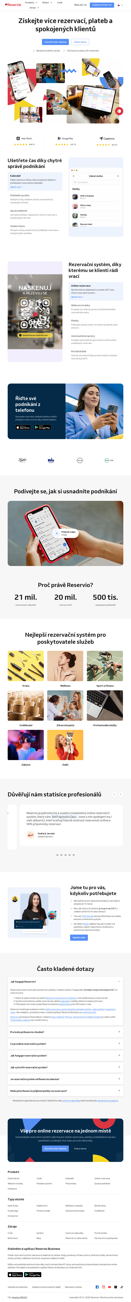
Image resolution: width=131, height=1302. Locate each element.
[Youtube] (109, 1287)
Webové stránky (15, 1183)
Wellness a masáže (74, 1205)
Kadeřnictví (42, 1205)
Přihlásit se (80, 5)
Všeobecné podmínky (18, 1287)
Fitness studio (43, 1211)
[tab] (57, 855)
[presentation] (120, 5)
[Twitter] (115, 1287)
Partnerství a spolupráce (106, 1238)
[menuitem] (31, 2)
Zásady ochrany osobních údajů (46, 1287)
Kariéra (40, 1233)
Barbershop (100, 1205)
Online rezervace (102, 1178)
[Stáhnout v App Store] (23, 427)
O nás (10, 1233)
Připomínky (71, 1183)
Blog (39, 1238)
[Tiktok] (121, 1287)
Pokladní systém (44, 1183)
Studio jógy (13, 1211)
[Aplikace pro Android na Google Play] (42, 427)
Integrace (12, 1188)
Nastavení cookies (73, 1287)
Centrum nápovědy (74, 1233)
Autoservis (13, 1216)
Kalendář (70, 1178)
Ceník (39, 1178)
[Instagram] (103, 1287)
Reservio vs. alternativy (76, 1238)
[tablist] (65, 827)
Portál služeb (100, 1233)
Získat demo (13, 1178)
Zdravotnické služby (75, 1211)
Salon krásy (13, 1205)
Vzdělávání (99, 1211)
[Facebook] (97, 1287)
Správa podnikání (102, 1183)
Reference (13, 1238)
